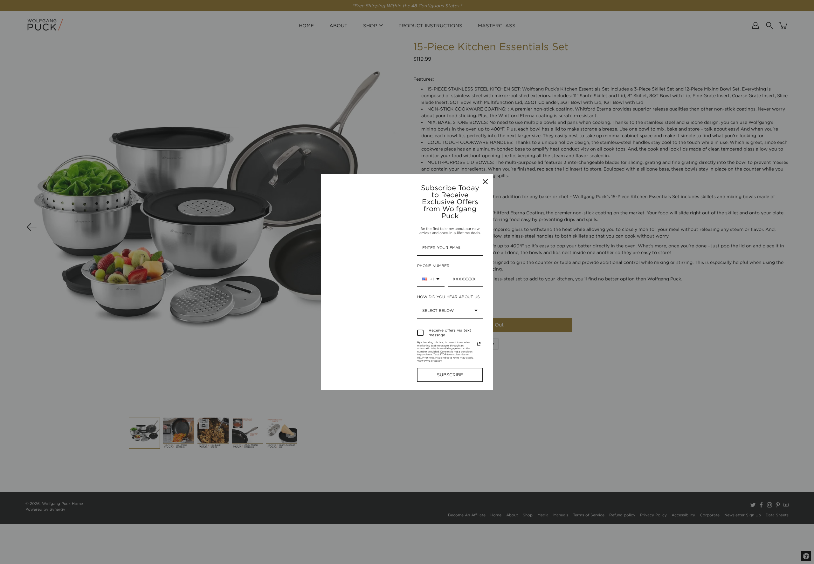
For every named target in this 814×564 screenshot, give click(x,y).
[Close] (485, 181)
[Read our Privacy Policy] (479, 344)
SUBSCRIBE (450, 374)
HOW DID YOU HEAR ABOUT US (448, 297)
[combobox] (431, 279)
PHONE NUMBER (433, 266)
